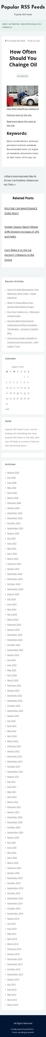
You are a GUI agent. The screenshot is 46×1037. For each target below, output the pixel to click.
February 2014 (14, 949)
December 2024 (14, 574)
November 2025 (14, 518)
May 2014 (11, 933)
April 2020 (12, 857)
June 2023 (11, 665)
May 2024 (11, 609)
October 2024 (13, 584)
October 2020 (13, 827)
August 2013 (13, 979)
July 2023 (11, 660)
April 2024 (12, 614)
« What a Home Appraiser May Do (20, 176)
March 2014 (12, 944)
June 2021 (11, 786)
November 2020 (14, 822)
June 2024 (11, 604)
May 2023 (11, 670)
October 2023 (13, 644)
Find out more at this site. (19, 115)
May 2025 (11, 548)
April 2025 (12, 553)
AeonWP (31, 1032)
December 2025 (14, 513)
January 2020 (13, 873)
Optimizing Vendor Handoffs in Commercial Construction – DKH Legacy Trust (22, 342)
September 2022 (15, 710)
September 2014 (15, 913)
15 (25, 387)
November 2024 (14, 579)
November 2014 (14, 903)
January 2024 (13, 629)
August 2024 (13, 594)
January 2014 (13, 954)
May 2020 (11, 852)
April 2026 (12, 492)
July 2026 (11, 477)
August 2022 (13, 715)
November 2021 (14, 761)
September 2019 (15, 888)
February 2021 (14, 807)
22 (25, 393)
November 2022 (14, 700)
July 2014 (11, 923)
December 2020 (14, 817)
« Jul (7, 409)
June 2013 (11, 989)
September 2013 (15, 974)
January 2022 (13, 751)
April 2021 (12, 797)
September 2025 (15, 528)
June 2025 (11, 543)
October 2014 (13, 908)
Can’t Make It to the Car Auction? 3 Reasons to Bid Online (19, 254)
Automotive (22, 76)
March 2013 (12, 1004)
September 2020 (15, 832)
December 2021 (14, 756)
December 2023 (14, 634)
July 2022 (11, 720)
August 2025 (13, 533)
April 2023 (12, 675)
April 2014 (12, 938)
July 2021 (11, 781)
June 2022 (11, 726)
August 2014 (13, 918)
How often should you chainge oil (23, 108)
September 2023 (15, 650)
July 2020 (11, 842)
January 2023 (13, 690)
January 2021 (13, 812)
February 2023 (14, 685)
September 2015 (15, 898)
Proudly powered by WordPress (22, 1029)
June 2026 (11, 482)
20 (18, 393)
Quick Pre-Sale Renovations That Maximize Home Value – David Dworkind (23, 293)
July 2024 (11, 599)
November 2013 (14, 964)
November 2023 (14, 639)
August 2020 (13, 837)
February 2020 (14, 867)
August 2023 (13, 655)
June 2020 (11, 847)
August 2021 (13, 776)
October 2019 (13, 883)
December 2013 (14, 959)
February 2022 (14, 746)
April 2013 (12, 999)
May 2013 (11, 994)
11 (10, 387)
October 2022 (13, 705)
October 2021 (13, 766)
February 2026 (14, 503)
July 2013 (11, 984)
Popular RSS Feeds (23, 7)
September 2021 (15, 771)
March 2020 (12, 862)
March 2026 (12, 497)
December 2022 (14, 695)
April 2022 (12, 736)
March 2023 (12, 680)
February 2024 (14, 624)
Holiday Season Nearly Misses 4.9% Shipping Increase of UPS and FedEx (21, 231)
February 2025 (14, 563)
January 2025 (13, 568)
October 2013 (13, 969)
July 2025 (11, 538)
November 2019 (14, 878)
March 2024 (12, 619)
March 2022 (12, 741)
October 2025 (13, 523)
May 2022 (11, 731)
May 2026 (11, 487)
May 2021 (11, 791)
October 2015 (13, 893)
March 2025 (12, 558)
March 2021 (12, 802)
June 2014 (11, 928)
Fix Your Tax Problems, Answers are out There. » (21, 182)
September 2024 (15, 589)
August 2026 (13, 472)
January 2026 (13, 508)
